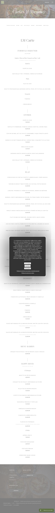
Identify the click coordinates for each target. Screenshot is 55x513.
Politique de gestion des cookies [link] (27, 273)
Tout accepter (27, 263)
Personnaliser (27, 268)
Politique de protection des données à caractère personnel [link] (28, 271)
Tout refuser (27, 265)
